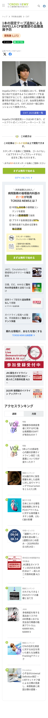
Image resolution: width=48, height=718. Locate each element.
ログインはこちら (24, 178)
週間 (14, 414)
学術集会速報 (16, 16)
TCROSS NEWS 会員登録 (24, 335)
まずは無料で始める (24, 171)
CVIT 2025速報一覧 (33, 113)
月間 (34, 414)
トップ (4, 16)
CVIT (27, 16)
